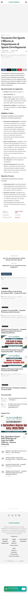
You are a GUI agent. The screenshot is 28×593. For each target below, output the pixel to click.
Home (2, 35)
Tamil (16, 212)
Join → (23, 588)
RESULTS (14, 543)
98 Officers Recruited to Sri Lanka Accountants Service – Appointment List (17, 405)
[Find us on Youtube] (19, 515)
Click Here (17, 217)
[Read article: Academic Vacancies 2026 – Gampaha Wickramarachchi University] (14, 302)
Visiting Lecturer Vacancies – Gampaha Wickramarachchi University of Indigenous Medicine (13, 331)
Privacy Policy (14, 554)
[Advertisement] (14, 19)
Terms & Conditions (14, 556)
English (16, 211)
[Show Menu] (2, 2)
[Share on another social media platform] (24, 70)
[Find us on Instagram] (16, 515)
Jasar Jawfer (6, 50)
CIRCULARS (5, 539)
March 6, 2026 (14, 50)
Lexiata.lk (21, 561)
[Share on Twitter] (8, 70)
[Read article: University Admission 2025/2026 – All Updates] (4, 400)
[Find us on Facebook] (9, 515)
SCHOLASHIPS (23, 539)
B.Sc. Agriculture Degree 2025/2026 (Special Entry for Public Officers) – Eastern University (10, 440)
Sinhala (21, 211)
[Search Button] (26, 2)
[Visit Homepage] (14, 2)
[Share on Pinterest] (19, 70)
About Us (14, 550)
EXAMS (14, 539)
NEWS (14, 541)
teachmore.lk (11, 561)
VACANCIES (7, 35)
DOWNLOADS (4, 543)
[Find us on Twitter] (12, 515)
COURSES (4, 541)
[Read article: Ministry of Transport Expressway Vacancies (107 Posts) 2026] (14, 360)
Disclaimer (14, 552)
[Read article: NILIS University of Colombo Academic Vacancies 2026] (14, 379)
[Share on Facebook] (3, 70)
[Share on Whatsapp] (14, 70)
